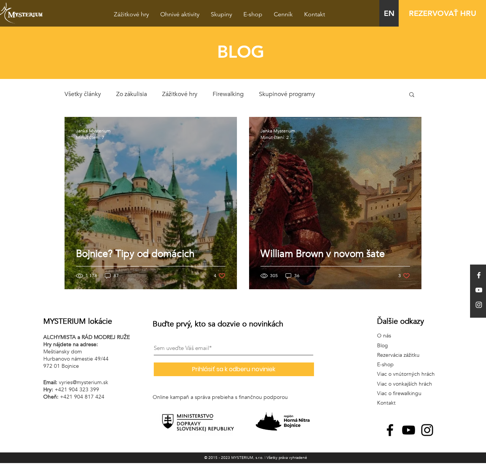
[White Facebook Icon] (479, 275)
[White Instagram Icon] (479, 305)
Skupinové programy (287, 94)
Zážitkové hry (179, 94)
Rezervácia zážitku (398, 355)
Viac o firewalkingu (399, 393)
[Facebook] (390, 430)
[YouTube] (409, 430)
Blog (382, 345)
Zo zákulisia (131, 94)
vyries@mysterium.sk (83, 382)
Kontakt (386, 403)
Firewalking (228, 94)
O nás (384, 335)
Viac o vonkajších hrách (404, 384)
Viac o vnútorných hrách (406, 374)
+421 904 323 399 (77, 389)
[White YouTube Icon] (479, 290)
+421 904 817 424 (82, 396)
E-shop (385, 364)
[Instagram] (427, 430)
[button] (411, 95)
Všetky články (83, 94)
